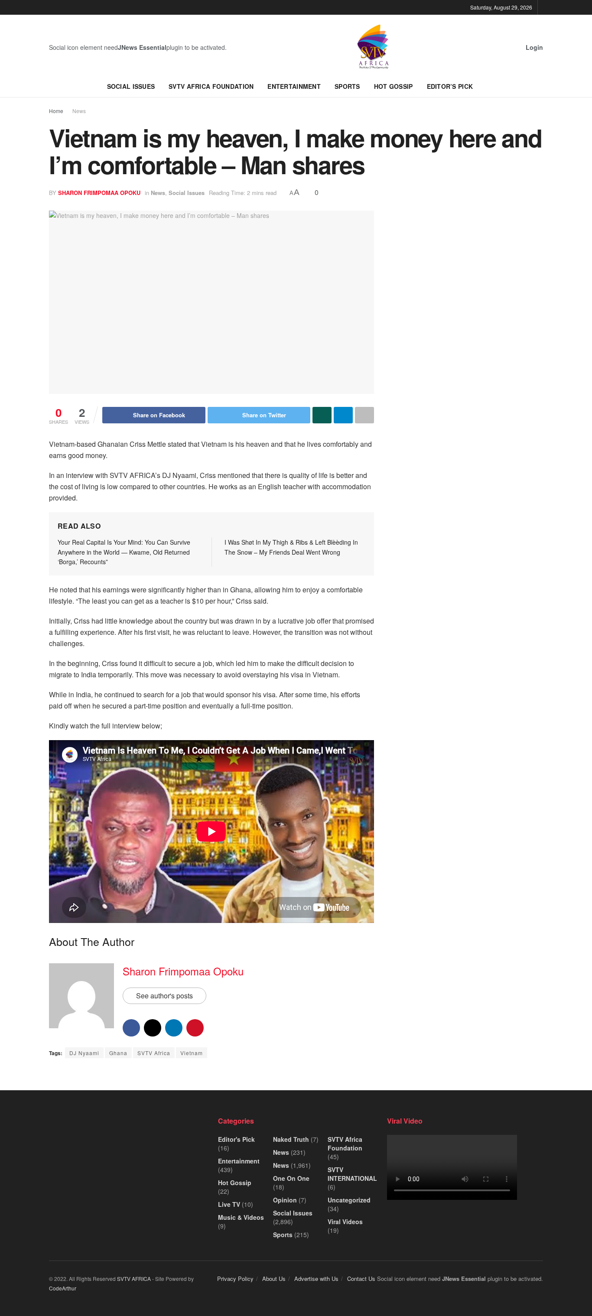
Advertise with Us (316, 1278)
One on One (291, 1178)
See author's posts (164, 996)
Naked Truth (291, 1139)
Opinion (285, 1200)
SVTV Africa (153, 1052)
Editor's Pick (236, 1139)
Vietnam (191, 1052)
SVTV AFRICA (134, 1278)
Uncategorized (349, 1200)
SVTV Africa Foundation (211, 86)
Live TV (229, 1204)
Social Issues (131, 86)
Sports (347, 86)
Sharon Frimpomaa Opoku (99, 192)
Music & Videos (241, 1217)
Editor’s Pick (450, 86)
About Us (274, 1278)
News (79, 110)
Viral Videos (345, 1221)
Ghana (118, 1052)
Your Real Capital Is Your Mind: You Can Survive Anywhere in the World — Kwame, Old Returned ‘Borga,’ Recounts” (124, 552)
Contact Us (361, 1278)
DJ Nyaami (84, 1052)
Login (533, 47)
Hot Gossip (393, 86)
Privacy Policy (235, 1278)
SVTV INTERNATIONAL (352, 1174)
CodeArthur (62, 1288)
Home (56, 110)
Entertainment (294, 86)
